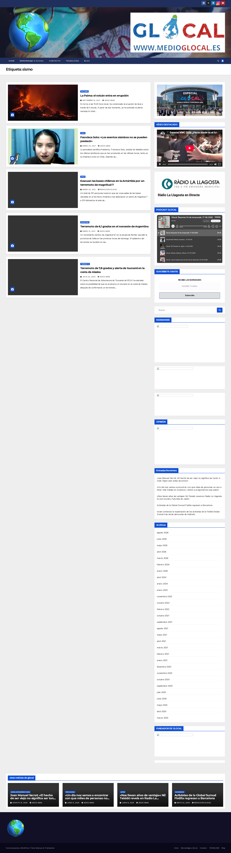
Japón (122, 792)
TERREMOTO (85, 264)
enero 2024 (162, 583)
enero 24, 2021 (89, 146)
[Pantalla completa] (219, 164)
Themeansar (50, 848)
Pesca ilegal (70, 792)
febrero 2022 (163, 609)
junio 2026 (162, 539)
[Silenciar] (215, 164)
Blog (87, 61)
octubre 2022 (163, 603)
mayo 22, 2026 (183, 803)
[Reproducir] (160, 164)
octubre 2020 (163, 679)
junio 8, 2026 (128, 803)
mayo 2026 (162, 545)
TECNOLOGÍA (72, 61)
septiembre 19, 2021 (92, 100)
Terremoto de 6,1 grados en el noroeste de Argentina (114, 226)
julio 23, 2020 (89, 277)
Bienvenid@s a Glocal (32, 61)
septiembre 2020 (165, 686)
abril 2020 (161, 711)
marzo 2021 (162, 647)
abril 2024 (161, 577)
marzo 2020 (162, 718)
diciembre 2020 (164, 667)
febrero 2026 (163, 564)
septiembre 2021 (164, 622)
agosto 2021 (162, 628)
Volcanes (84, 91)
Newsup (39, 848)
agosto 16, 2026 (20, 803)
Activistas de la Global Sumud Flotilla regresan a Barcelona (184, 505)
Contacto (55, 61)
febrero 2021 (163, 654)
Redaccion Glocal (108, 189)
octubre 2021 (163, 615)
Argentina (85, 222)
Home (11, 61)
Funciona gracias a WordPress (18, 848)
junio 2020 (162, 698)
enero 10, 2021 (89, 231)
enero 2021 (162, 660)
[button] (218, 61)
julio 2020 (161, 692)
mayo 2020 (162, 705)
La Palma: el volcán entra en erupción (104, 95)
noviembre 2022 (164, 596)
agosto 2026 (162, 532)
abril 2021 (161, 641)
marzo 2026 (162, 558)
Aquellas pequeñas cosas (20, 792)
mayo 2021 (162, 635)
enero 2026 (162, 571)
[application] (189, 148)
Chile (83, 133)
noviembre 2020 (164, 673)
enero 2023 (162, 590)
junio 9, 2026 (73, 803)
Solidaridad (179, 792)
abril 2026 (161, 552)
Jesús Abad (109, 100)
